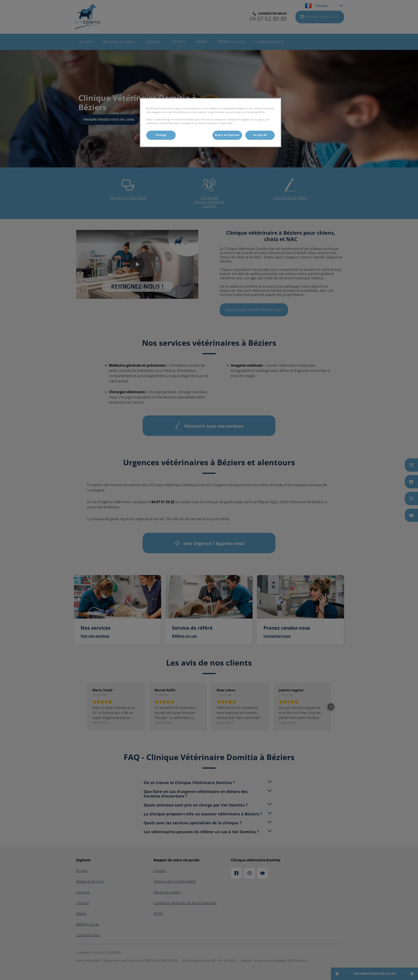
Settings (161, 135)
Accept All (260, 135)
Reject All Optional (227, 135)
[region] (210, 122)
